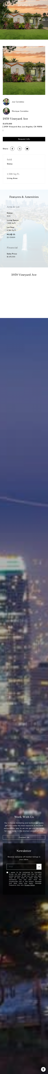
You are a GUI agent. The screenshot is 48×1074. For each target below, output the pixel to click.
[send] (39, 867)
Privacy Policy (30, 885)
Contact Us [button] (24, 837)
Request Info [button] (24, 139)
